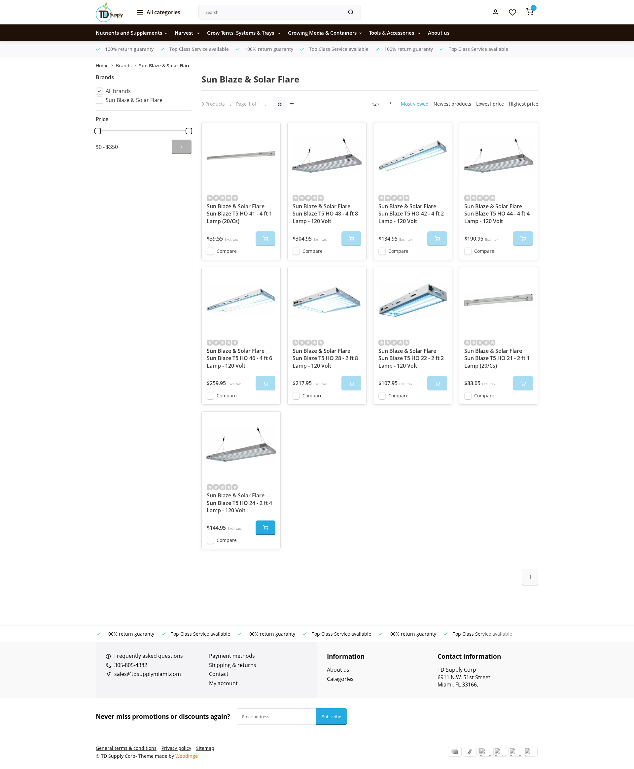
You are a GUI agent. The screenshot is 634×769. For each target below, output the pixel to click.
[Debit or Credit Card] (500, 752)
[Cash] (470, 752)
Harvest (184, 32)
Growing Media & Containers (322, 32)
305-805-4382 (130, 665)
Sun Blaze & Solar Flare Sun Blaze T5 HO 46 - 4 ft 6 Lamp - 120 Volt (239, 358)
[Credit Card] (455, 752)
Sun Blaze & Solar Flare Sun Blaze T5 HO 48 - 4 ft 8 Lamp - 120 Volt (325, 214)
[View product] (265, 527)
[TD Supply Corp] (109, 12)
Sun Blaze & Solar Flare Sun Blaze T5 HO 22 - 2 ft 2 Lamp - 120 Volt (411, 358)
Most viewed (415, 104)
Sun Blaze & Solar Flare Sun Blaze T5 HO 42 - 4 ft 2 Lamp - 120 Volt (411, 214)
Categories (340, 679)
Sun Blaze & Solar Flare (165, 65)
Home (102, 65)
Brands (124, 65)
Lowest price (490, 104)
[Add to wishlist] (270, 132)
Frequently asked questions (148, 655)
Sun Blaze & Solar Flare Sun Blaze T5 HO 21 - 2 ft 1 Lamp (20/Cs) (497, 358)
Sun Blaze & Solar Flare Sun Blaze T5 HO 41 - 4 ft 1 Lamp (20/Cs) (239, 214)
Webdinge (186, 756)
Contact (219, 674)
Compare (227, 251)
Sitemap (205, 748)
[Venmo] (531, 752)
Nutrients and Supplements (129, 32)
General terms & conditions (126, 748)
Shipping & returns (232, 665)
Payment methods (232, 655)
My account (223, 683)
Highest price (523, 104)
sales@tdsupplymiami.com (147, 674)
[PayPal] (485, 752)
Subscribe (331, 716)
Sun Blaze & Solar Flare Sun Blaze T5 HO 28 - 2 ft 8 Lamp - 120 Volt (325, 358)
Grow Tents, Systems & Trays (241, 32)
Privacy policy (176, 748)
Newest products (452, 104)
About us (438, 32)
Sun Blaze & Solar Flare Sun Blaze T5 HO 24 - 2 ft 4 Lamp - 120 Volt (239, 503)
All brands (118, 91)
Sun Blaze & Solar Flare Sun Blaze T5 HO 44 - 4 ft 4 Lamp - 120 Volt (497, 214)
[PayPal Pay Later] (515, 752)
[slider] (97, 131)
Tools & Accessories (392, 32)
